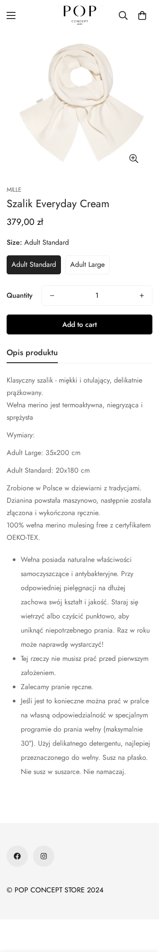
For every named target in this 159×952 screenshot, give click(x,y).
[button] (142, 15)
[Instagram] (43, 856)
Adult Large (87, 264)
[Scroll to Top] (143, 905)
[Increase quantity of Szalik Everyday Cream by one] (142, 295)
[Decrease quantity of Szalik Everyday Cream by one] (52, 295)
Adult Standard (33, 264)
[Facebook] (17, 856)
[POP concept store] (79, 15)
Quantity (20, 295)
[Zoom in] (134, 158)
